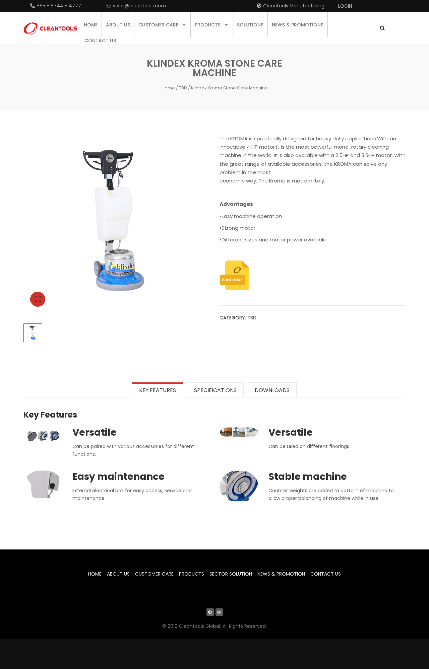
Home (91, 24)
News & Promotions (297, 24)
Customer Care (158, 24)
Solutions (250, 24)
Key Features (157, 390)
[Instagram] (219, 612)
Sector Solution (230, 574)
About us (118, 24)
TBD (183, 88)
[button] (382, 27)
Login (345, 6)
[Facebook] (210, 612)
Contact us (100, 40)
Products (208, 24)
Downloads (272, 390)
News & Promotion (281, 574)
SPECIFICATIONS (215, 390)
